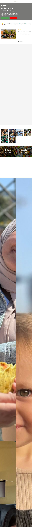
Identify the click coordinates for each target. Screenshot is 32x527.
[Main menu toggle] (30, 1)
